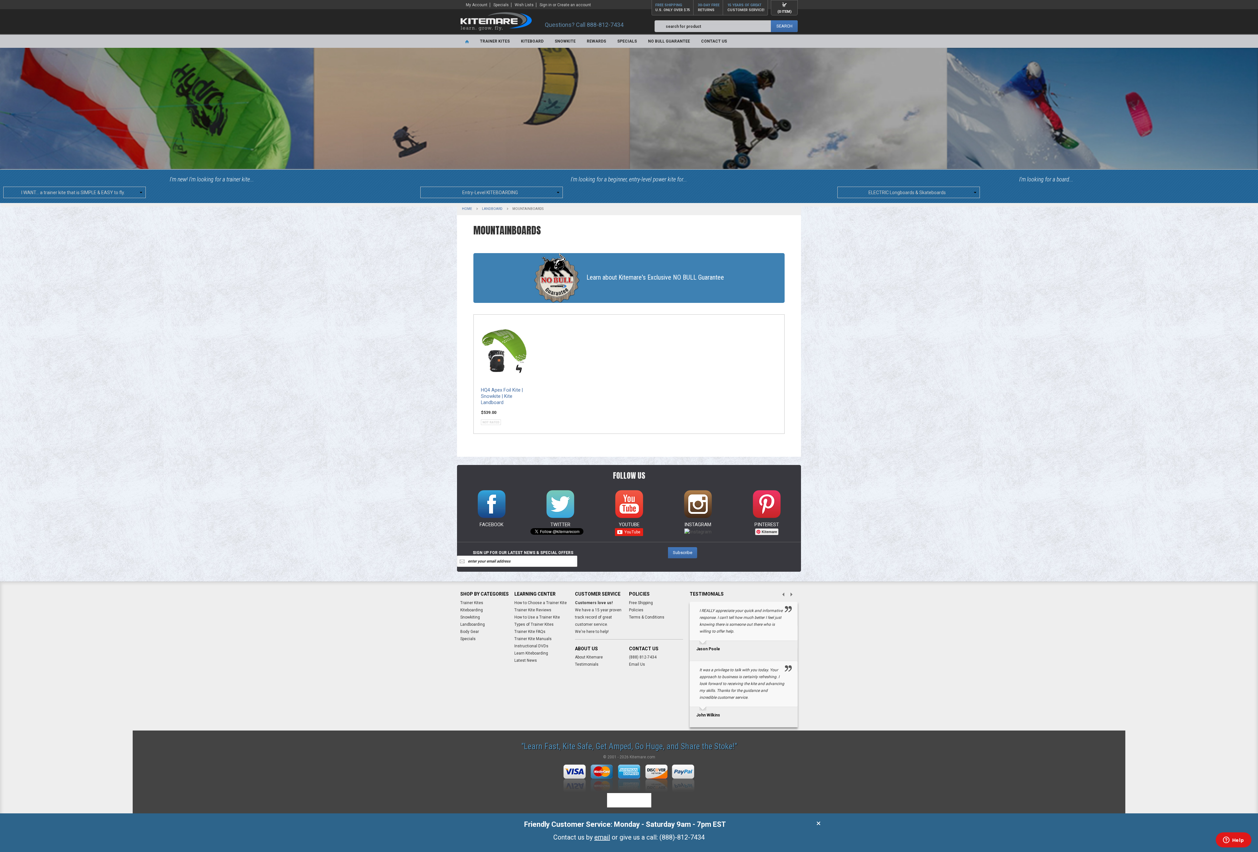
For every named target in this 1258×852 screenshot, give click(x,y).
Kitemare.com (642, 757)
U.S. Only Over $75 (672, 7)
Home (467, 209)
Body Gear (469, 631)
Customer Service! (745, 7)
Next (794, 595)
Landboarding (472, 624)
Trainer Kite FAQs (529, 631)
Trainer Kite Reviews (532, 610)
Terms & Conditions (646, 617)
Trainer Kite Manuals (533, 639)
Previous (781, 595)
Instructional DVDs (531, 646)
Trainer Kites (495, 41)
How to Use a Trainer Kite (537, 617)
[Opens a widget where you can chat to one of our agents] (1233, 840)
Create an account (574, 5)
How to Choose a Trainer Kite (540, 603)
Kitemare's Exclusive (655, 277)
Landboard (492, 209)
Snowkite (565, 41)
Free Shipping (641, 603)
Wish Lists (524, 5)
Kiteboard (532, 41)
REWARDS (596, 41)
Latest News (525, 660)
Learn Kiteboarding (531, 653)
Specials (501, 5)
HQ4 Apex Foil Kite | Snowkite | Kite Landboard (502, 396)
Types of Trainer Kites (534, 624)
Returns (708, 7)
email (602, 837)
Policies (636, 610)
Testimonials (587, 664)
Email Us (637, 664)
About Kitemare (589, 657)
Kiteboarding (471, 610)
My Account (476, 5)
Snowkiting (470, 617)
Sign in (546, 5)
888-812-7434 (605, 24)
